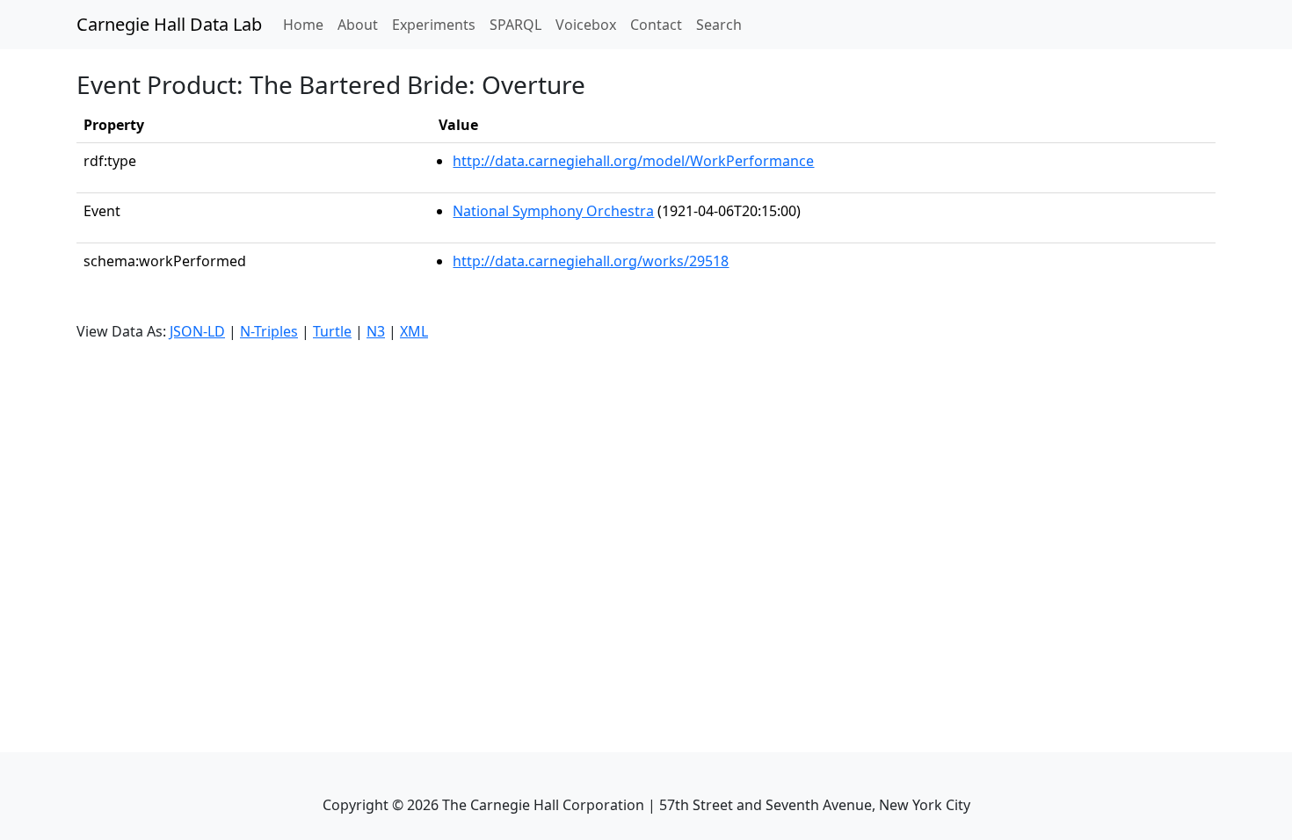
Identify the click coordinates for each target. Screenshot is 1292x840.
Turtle (332, 331)
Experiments (433, 24)
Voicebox (585, 24)
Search (719, 24)
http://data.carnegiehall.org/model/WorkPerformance (633, 160)
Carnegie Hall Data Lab (169, 24)
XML (414, 331)
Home (306, 24)
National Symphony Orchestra (553, 211)
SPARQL (515, 24)
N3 (376, 331)
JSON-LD (197, 331)
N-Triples (269, 331)
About (358, 24)
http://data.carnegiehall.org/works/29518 (591, 261)
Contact (656, 24)
